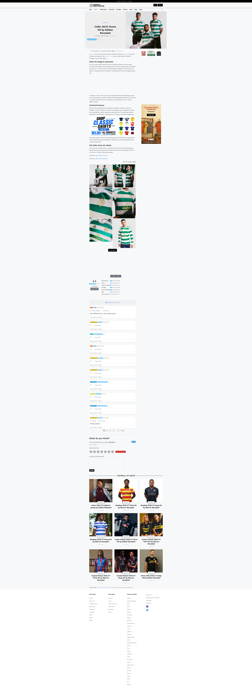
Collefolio (130, 1)
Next (122, 430)
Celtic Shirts (118, 51)
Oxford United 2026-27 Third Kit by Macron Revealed (151, 542)
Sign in (160, 5)
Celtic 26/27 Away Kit (101, 158)
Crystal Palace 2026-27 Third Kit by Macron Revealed (100, 578)
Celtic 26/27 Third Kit (101, 155)
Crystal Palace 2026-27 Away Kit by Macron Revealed (126, 578)
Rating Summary (94, 448)
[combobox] (162, 9)
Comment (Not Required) (96, 456)
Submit (91, 470)
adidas (126, 54)
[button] (112, 612)
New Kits (101, 502)
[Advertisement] (112, 84)
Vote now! (95, 288)
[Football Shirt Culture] (97, 5)
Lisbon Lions (109, 56)
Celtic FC (91, 54)
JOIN (155, 5)
